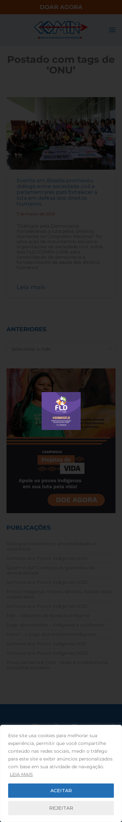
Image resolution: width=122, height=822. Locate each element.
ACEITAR (61, 791)
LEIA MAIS (21, 774)
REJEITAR (61, 808)
